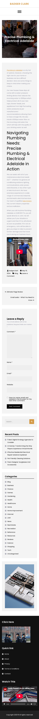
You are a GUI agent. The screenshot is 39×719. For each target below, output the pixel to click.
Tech (9, 550)
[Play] (4, 704)
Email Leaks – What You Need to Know (22, 298)
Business (10, 485)
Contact (7, 674)
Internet (10, 514)
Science (10, 543)
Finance (10, 489)
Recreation (11, 529)
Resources (11, 536)
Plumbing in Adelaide (14, 70)
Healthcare (11, 503)
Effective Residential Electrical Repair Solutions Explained (18, 453)
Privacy (7, 664)
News (9, 521)
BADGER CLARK (19, 4)
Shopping (10, 546)
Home (9, 507)
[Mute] (31, 704)
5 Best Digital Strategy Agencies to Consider (20, 441)
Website (10, 385)
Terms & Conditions (11, 669)
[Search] (31, 421)
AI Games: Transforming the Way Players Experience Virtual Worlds (19, 447)
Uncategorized (12, 554)
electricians (27, 201)
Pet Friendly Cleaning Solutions (18, 458)
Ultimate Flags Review (15, 292)
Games (10, 493)
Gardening (11, 496)
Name (9, 362)
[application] (19, 696)
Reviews (10, 539)
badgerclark (13, 271)
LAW (9, 518)
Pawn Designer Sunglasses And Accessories (18, 463)
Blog (16, 273)
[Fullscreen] (34, 704)
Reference (11, 532)
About (6, 659)
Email (9, 373)
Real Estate (11, 525)
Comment (11, 332)
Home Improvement (15, 511)
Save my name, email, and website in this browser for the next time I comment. (20, 399)
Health (9, 500)
